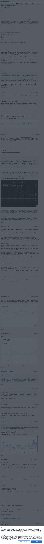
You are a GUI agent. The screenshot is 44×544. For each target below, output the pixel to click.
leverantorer (7, 529)
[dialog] (22, 535)
